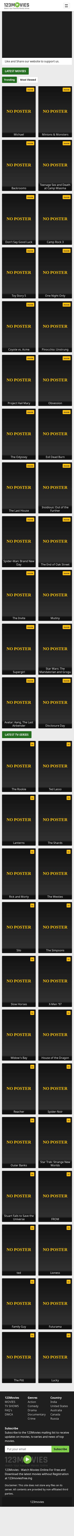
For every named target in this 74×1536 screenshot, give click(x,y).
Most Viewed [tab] (28, 79)
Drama (32, 1410)
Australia (56, 1410)
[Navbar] (66, 6)
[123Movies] (16, 5)
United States (59, 1406)
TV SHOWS (12, 1406)
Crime (31, 1418)
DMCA (9, 1414)
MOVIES (10, 1402)
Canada (55, 1414)
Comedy (33, 1406)
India (53, 1402)
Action (32, 1402)
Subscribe (60, 1449)
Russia (54, 1418)
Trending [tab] (9, 79)
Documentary (37, 1414)
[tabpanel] (37, 405)
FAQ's (8, 1410)
